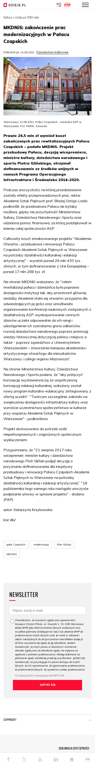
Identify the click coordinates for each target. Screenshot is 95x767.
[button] (90, 720)
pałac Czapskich (15, 544)
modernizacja (41, 544)
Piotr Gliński (64, 544)
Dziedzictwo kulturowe (52, 52)
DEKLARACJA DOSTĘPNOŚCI (74, 748)
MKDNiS (11, 554)
